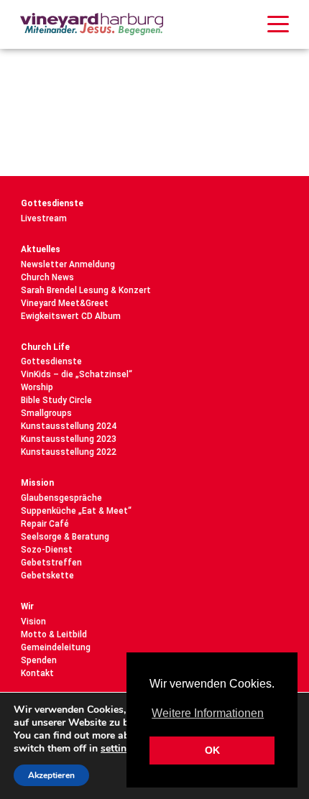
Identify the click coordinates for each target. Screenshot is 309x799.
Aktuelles (40, 249)
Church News (47, 277)
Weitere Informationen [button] (208, 713)
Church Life (45, 347)
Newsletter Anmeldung (68, 264)
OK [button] (212, 750)
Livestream (44, 218)
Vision (33, 621)
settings (119, 748)
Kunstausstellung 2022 (68, 452)
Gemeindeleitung (56, 647)
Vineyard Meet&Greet (65, 303)
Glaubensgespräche (61, 498)
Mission (37, 483)
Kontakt (37, 673)
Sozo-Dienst (47, 550)
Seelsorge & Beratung (65, 537)
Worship (37, 387)
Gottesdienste (52, 203)
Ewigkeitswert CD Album (71, 316)
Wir (27, 606)
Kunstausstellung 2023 (68, 439)
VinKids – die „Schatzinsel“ (76, 374)
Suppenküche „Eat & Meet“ (76, 511)
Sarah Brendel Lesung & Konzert (86, 290)
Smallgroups (46, 413)
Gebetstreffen (51, 563)
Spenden (39, 660)
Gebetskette (47, 576)
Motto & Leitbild (54, 634)
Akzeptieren (51, 775)
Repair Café (45, 524)
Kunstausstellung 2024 (68, 426)
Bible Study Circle (56, 400)
